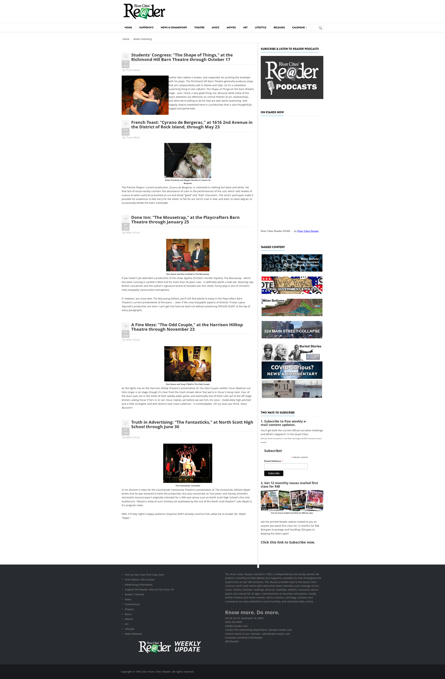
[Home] (144, 11)
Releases (279, 27)
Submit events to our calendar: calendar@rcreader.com (257, 633)
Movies (231, 27)
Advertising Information (138, 584)
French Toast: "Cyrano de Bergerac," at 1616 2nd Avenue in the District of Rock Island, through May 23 (192, 124)
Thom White (133, 70)
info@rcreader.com (236, 626)
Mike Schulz (133, 232)
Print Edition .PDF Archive (139, 579)
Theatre (199, 27)
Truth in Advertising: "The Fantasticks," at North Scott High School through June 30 (192, 424)
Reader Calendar (134, 594)
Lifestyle (260, 27)
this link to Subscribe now (292, 542)
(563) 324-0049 (233, 622)
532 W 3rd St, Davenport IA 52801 (244, 618)
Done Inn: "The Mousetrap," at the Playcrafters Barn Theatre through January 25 (185, 219)
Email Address (273, 461)
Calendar (298, 27)
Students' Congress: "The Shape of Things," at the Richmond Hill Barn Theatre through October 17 (182, 57)
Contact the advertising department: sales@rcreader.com (258, 629)
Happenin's (146, 27)
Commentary (132, 604)
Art (245, 27)
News (128, 599)
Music (215, 27)
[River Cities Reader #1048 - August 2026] (292, 172)
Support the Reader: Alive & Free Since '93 (149, 589)
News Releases (133, 633)
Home (128, 27)
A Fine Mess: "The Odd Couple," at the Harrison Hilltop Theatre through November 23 (187, 327)
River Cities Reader (308, 231)
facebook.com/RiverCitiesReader (244, 637)
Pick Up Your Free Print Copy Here (144, 574)
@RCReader (232, 641)
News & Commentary (174, 27)
